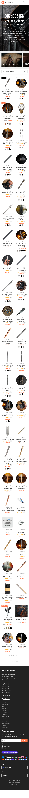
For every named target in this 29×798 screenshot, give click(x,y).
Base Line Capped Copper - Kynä (8, 487)
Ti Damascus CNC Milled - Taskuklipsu (7, 320)
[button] (20, 2)
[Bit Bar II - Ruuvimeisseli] (21, 210)
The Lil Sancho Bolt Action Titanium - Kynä (7, 93)
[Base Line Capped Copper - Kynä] (7, 478)
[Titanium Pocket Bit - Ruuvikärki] (21, 522)
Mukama (17, 780)
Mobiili (3, 710)
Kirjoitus (4, 708)
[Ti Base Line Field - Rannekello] (21, 108)
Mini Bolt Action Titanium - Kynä (7, 168)
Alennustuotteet (6, 722)
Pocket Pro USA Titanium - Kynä (7, 575)
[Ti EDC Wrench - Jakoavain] (21, 311)
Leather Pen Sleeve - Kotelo (21, 620)
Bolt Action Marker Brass (7, 553)
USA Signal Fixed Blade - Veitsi (8, 117)
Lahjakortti (4, 727)
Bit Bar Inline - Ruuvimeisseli (21, 365)
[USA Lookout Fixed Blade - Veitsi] (21, 235)
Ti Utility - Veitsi (21, 646)
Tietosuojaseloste (14, 782)
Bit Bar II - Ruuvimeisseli (21, 218)
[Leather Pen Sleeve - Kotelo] (21, 611)
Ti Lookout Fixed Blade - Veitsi (7, 620)
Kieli (2, 772)
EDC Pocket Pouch (7, 192)
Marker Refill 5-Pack (21, 414)
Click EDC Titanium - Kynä (8, 389)
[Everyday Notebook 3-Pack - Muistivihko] (7, 589)
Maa (2, 764)
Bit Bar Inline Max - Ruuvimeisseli (7, 647)
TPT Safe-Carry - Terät (7, 531)
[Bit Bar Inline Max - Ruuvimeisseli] (7, 638)
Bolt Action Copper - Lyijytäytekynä (21, 575)
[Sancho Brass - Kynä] (21, 589)
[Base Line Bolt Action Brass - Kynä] (21, 451)
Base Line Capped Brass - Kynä (21, 487)
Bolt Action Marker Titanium (21, 193)
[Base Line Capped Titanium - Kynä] (7, 133)
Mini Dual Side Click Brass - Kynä (21, 440)
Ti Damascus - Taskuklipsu (21, 509)
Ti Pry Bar (21, 388)
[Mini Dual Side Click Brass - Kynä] (21, 431)
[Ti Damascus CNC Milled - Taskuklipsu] (7, 311)
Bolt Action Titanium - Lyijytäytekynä (8, 218)
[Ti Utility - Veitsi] (21, 638)
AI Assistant (8, 680)
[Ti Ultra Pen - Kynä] (21, 133)
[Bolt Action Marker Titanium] (21, 184)
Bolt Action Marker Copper (7, 342)
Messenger (12, 678)
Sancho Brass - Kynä (21, 597)
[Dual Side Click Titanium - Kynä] (21, 333)
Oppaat (3, 725)
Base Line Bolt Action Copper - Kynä (7, 509)
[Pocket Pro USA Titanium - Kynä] (7, 566)
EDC (2, 706)
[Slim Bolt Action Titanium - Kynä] (21, 260)
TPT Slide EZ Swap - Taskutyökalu (21, 168)
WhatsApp (4, 678)
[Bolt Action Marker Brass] (7, 544)
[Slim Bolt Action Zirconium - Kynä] (7, 235)
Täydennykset (5, 723)
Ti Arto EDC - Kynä (7, 365)
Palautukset (5, 688)
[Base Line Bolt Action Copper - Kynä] (7, 500)
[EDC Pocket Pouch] (7, 184)
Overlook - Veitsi (7, 268)
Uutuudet (4, 718)
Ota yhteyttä (5, 683)
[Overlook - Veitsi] (7, 260)
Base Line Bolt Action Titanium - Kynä (8, 461)
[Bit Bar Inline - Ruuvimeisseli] (21, 357)
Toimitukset (5, 686)
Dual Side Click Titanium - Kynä (21, 342)
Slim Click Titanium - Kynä (8, 294)
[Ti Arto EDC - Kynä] (7, 357)
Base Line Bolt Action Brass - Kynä (21, 460)
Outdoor (4, 714)
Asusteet (4, 712)
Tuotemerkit (5, 716)
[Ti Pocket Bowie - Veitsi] (21, 544)
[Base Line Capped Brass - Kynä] (21, 478)
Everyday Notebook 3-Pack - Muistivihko (7, 597)
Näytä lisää (14, 661)
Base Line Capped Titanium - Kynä (8, 142)
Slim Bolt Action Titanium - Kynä (21, 269)
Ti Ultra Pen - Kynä (21, 142)
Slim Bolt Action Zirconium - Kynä (7, 244)
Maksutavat (5, 685)
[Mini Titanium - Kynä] (21, 285)
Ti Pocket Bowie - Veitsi (21, 553)
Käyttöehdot (14, 784)
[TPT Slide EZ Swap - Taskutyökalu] (21, 159)
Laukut (3, 703)
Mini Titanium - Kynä (21, 294)
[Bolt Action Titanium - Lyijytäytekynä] (7, 210)
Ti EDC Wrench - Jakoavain (21, 320)
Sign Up (24, 740)
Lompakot (4, 704)
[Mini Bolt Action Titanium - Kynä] (7, 159)
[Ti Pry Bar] (21, 380)
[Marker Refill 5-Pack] (21, 405)
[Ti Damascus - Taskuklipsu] (21, 500)
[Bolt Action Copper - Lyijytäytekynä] (21, 566)
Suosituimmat (5, 720)
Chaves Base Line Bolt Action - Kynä (7, 414)
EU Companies (6, 690)
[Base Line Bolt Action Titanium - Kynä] (7, 451)
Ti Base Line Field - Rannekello (21, 117)
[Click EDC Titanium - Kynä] (7, 380)
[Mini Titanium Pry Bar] (7, 431)
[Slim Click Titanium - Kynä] (7, 285)
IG (2, 680)
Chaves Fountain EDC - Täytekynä (21, 92)
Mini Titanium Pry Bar (7, 439)
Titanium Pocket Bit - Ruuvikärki (21, 531)
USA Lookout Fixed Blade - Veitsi (21, 244)
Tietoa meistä (5, 692)
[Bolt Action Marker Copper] (7, 333)
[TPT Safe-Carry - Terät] (7, 522)
